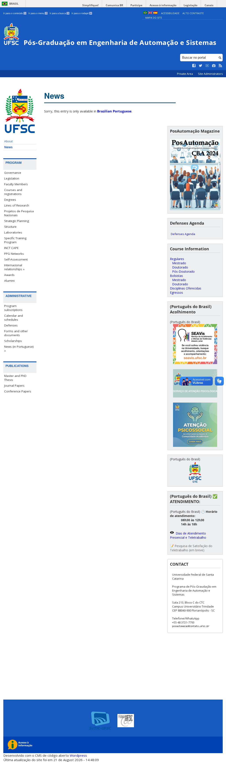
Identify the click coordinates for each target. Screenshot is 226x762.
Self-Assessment (16, 259)
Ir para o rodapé (81, 13)
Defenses (11, 325)
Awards (9, 275)
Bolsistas (176, 276)
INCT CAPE (11, 248)
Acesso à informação (163, 5)
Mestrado (179, 263)
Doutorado (180, 267)
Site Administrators (210, 74)
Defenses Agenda (183, 234)
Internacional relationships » (14, 267)
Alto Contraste (193, 13)
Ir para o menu (37, 13)
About (8, 141)
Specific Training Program (15, 240)
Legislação (190, 5)
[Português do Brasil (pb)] (145, 13)
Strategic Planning (16, 221)
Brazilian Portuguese (114, 111)
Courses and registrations (13, 192)
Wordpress (78, 755)
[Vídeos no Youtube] (207, 66)
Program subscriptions (13, 308)
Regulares (177, 259)
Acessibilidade (170, 13)
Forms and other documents (16, 333)
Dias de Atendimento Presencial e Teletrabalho (188, 535)
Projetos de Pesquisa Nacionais (19, 213)
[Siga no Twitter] (200, 66)
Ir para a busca (59, 13)
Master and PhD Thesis (15, 378)
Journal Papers (14, 386)
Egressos (176, 292)
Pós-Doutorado (183, 271)
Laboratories (13, 232)
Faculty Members (16, 184)
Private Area (185, 74)
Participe (136, 5)
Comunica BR (114, 5)
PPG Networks (14, 254)
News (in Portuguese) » (19, 349)
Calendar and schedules (13, 318)
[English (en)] (150, 13)
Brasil (14, 4)
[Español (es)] (155, 13)
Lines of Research (16, 205)
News (8, 147)
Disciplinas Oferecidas (185, 288)
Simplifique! (90, 5)
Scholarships (13, 341)
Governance (12, 173)
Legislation (11, 178)
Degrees (10, 200)
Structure (10, 227)
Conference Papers (17, 391)
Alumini (9, 281)
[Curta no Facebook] (194, 66)
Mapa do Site (153, 17)
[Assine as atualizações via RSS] (220, 66)
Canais (209, 5)
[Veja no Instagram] (214, 66)
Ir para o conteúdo (14, 13)
